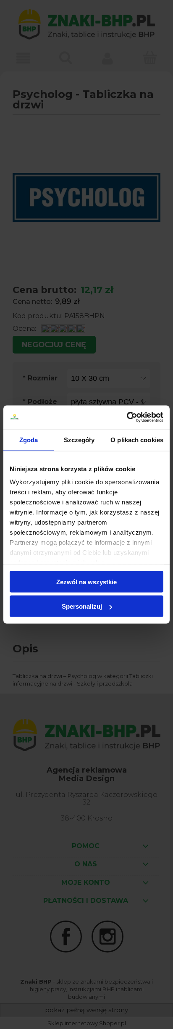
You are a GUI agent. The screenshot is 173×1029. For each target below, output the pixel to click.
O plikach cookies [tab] (136, 439)
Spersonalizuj (82, 606)
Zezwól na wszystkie (86, 581)
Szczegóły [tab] (79, 439)
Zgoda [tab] (28, 439)
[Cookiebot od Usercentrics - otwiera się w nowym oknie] (126, 417)
